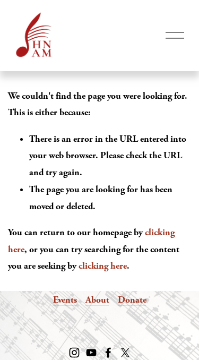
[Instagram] (74, 352)
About (97, 299)
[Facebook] (108, 352)
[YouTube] (91, 352)
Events (65, 299)
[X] (125, 352)
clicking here (103, 265)
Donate (132, 299)
